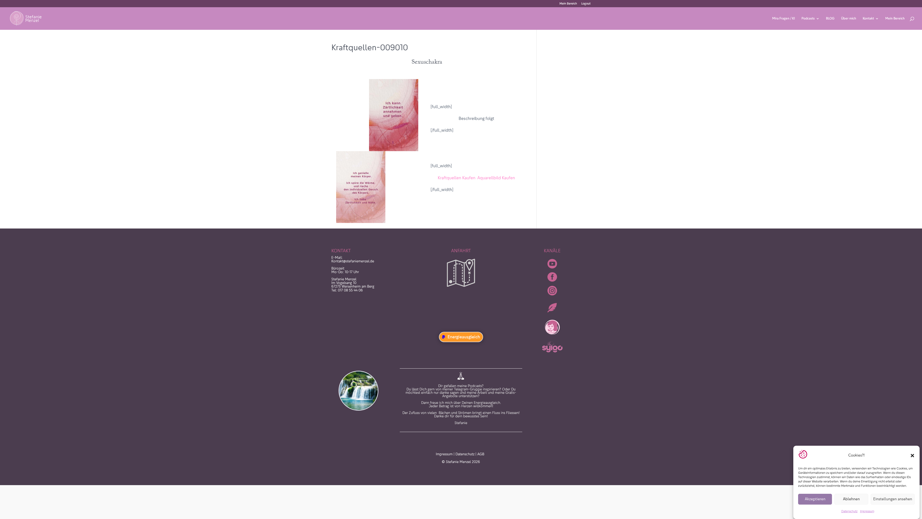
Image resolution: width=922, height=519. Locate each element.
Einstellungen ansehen (892, 499)
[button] (912, 455)
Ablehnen (851, 499)
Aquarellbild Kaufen (496, 177)
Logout (586, 3)
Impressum (867, 511)
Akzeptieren (815, 499)
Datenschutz (849, 511)
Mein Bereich (568, 3)
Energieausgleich (464, 337)
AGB (480, 454)
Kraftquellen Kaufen (456, 177)
